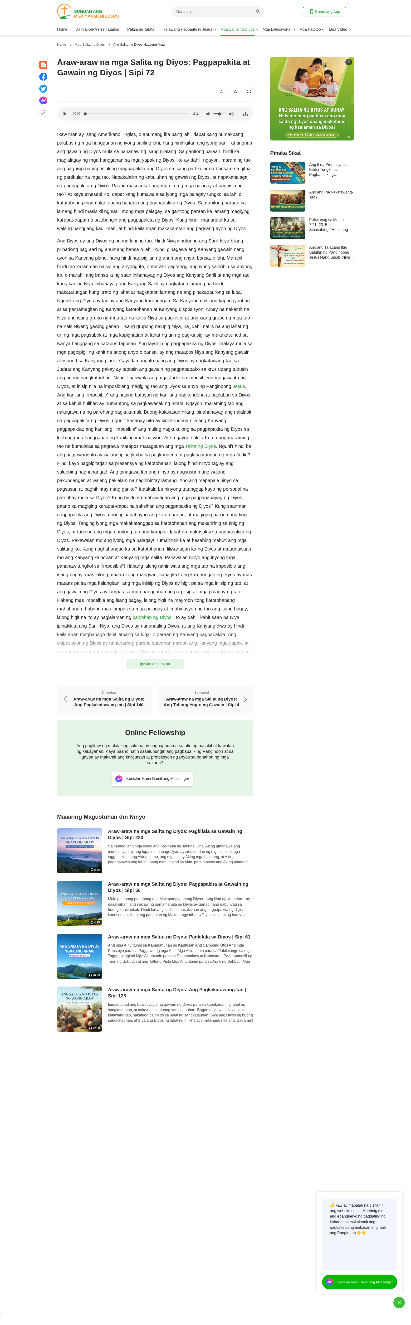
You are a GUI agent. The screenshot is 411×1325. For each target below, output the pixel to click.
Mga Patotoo (310, 29)
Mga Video (338, 29)
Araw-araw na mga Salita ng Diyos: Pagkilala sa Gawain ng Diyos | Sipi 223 (175, 834)
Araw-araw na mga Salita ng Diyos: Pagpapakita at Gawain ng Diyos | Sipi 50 (178, 887)
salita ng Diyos (200, 446)
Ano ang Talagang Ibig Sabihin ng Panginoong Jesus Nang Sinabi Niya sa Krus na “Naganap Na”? (329, 257)
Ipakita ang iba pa (155, 664)
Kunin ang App (327, 12)
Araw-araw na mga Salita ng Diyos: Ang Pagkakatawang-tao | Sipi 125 (177, 993)
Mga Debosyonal (277, 29)
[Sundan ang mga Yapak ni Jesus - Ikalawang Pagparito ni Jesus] (95, 11)
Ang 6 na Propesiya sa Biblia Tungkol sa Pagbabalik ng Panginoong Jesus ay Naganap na (328, 175)
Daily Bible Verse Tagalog (97, 29)
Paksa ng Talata (140, 29)
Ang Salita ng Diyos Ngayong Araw (139, 44)
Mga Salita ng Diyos (237, 29)
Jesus (239, 386)
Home (62, 29)
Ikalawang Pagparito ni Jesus (187, 29)
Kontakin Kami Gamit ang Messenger (365, 1282)
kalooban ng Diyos (152, 617)
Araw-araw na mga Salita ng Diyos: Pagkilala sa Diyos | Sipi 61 (179, 936)
